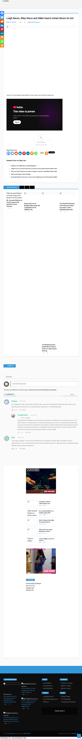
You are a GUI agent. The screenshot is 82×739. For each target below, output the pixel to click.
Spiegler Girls (30, 588)
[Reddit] (16, 153)
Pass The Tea (30, 586)
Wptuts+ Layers (66, 688)
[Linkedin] (20, 153)
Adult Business (34, 22)
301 (5, 723)
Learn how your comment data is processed (42, 390)
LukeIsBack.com (48, 696)
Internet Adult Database (33, 583)
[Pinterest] (24, 153)
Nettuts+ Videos (66, 686)
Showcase (11, 733)
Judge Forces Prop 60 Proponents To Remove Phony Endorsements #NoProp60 (34, 168)
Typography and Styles (68, 702)
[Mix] (32, 153)
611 (5, 704)
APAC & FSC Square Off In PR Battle (21, 174)
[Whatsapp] (36, 153)
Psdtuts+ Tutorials (67, 683)
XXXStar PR (30, 590)
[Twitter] (12, 153)
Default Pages (65, 696)
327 (23, 708)
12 (43, 353)
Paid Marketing (48, 688)
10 (27, 708)
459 (23, 694)
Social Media (47, 683)
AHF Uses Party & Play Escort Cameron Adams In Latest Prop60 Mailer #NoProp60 (34, 171)
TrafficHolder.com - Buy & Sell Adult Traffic (13, 738)
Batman (28, 418)
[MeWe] (28, 153)
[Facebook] (8, 153)
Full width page (65, 699)
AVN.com (46, 702)
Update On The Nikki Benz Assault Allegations (23, 165)
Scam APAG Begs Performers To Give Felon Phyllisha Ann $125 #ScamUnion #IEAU (34, 177)
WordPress (27, 733)
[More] (46, 153)
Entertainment (47, 686)
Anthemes (75, 733)
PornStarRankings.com (50, 699)
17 (61, 211)
